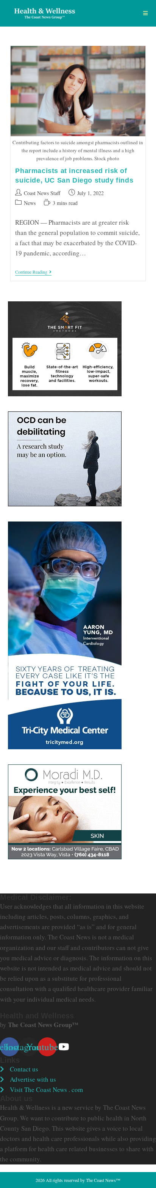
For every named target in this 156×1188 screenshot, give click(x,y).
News (30, 202)
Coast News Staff (42, 193)
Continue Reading (33, 272)
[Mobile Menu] (145, 13)
